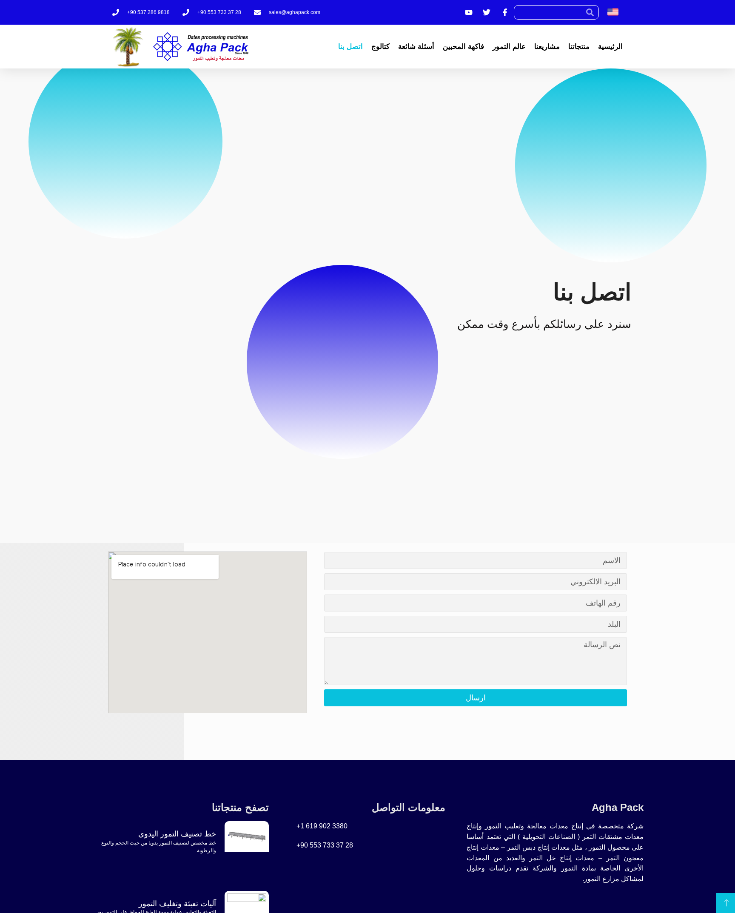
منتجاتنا (579, 47)
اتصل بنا (350, 47)
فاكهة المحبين (463, 47)
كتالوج (380, 47)
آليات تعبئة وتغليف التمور (177, 903)
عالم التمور (509, 47)
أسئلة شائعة (416, 47)
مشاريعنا (547, 47)
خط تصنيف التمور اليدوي (177, 834)
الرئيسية (610, 47)
